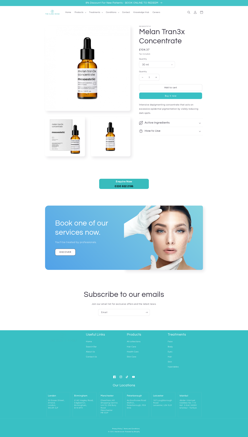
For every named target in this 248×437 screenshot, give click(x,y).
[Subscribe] (146, 312)
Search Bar (91, 346)
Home (89, 341)
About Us (90, 351)
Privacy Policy (117, 429)
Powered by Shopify (132, 432)
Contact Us (91, 357)
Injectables (173, 367)
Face (170, 341)
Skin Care (131, 357)
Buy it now (171, 96)
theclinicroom (120, 432)
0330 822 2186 (124, 184)
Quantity (143, 59)
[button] (80, 12)
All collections (134, 341)
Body (170, 346)
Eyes (170, 351)
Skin (170, 362)
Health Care (133, 351)
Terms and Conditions (132, 429)
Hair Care (131, 346)
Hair (170, 357)
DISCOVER (65, 252)
